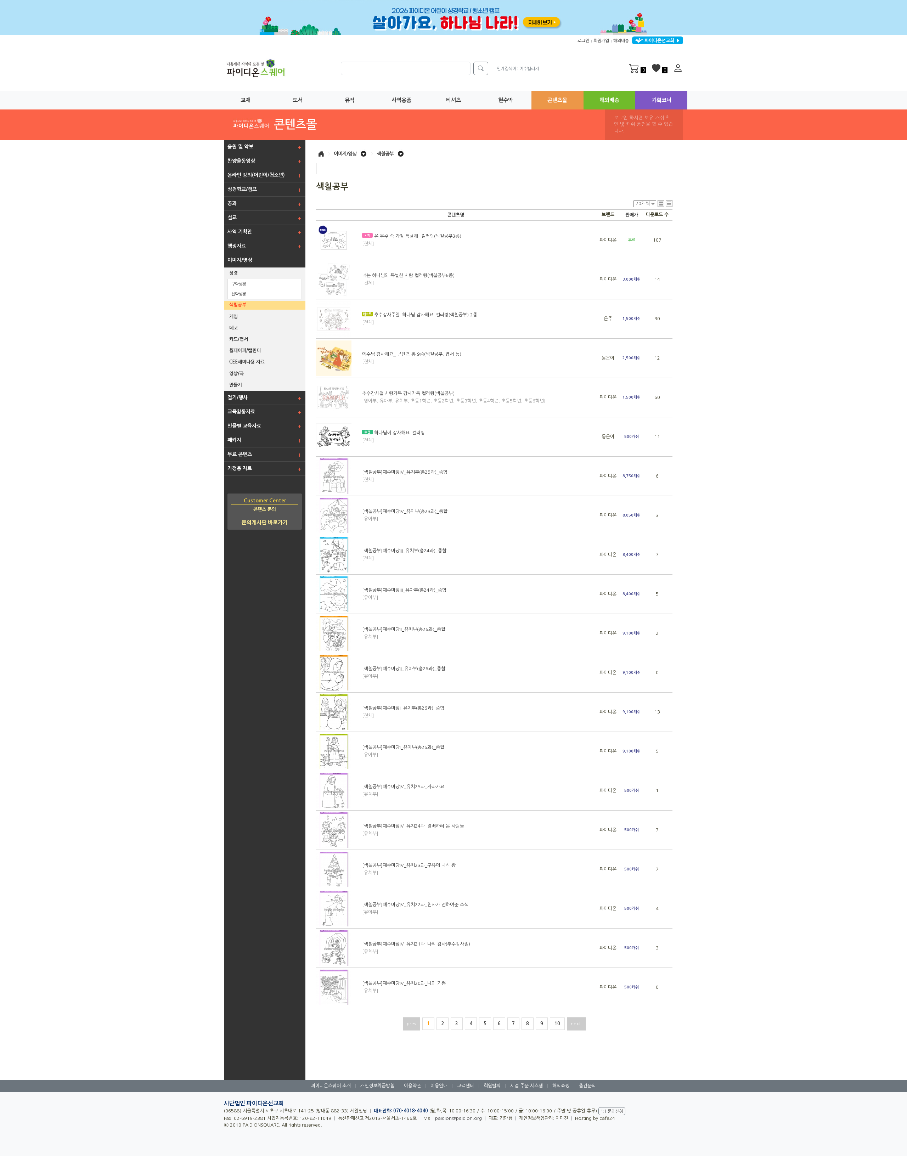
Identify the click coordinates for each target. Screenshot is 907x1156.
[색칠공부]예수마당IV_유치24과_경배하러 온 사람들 (413, 830)
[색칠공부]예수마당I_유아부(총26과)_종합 (403, 751)
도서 (298, 100)
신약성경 (238, 294)
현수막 (505, 100)
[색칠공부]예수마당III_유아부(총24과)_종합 (404, 594)
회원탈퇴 (492, 1085)
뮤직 (350, 100)
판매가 (631, 215)
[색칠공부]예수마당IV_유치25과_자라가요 (403, 790)
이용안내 (438, 1085)
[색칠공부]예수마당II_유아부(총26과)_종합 (403, 672)
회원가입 (601, 41)
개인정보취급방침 (377, 1085)
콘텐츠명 (455, 215)
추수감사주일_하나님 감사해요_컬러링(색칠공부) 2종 (419, 318)
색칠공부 (385, 153)
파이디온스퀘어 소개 (331, 1085)
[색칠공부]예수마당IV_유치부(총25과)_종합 (404, 476)
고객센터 (465, 1085)
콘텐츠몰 (557, 100)
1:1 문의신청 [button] (612, 1111)
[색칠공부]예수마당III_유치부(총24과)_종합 (404, 554)
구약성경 (238, 284)
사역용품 (401, 100)
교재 (245, 100)
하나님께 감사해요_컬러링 (393, 436)
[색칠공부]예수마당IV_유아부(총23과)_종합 (404, 515)
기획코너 (661, 100)
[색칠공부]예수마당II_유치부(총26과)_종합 (403, 633)
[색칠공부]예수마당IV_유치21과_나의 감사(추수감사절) (416, 948)
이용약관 (412, 1085)
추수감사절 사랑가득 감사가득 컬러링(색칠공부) (454, 397)
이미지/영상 (345, 153)
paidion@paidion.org (458, 1118)
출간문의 (587, 1085)
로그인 (583, 41)
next (576, 1023)
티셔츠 (453, 100)
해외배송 (621, 41)
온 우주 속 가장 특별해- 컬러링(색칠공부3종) (411, 240)
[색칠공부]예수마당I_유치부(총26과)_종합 (403, 712)
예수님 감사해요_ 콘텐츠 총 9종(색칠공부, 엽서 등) (411, 358)
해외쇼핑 (560, 1085)
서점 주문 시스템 (526, 1085)
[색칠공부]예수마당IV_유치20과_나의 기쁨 (404, 987)
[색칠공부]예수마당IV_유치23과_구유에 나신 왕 (409, 869)
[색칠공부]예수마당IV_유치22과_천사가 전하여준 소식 (415, 908)
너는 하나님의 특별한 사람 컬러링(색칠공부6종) (408, 279)
